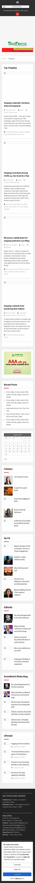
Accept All (17, 874)
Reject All (17, 869)
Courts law (15, 269)
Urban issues (13, 112)
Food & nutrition (14, 182)
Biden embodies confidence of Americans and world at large (22, 628)
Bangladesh (7, 247)
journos (27, 269)
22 (25, 449)
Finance (23, 315)
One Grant (20, 207)
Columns (6, 112)
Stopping (27, 132)
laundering (15, 335)
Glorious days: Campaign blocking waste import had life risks (20, 722)
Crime (18, 315)
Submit (6, 274)
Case (9, 269)
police (17, 271)
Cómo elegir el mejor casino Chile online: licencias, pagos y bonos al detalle (17, 394)
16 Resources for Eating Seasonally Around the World (22, 523)
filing (20, 269)
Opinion (16, 132)
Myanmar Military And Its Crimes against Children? (22, 592)
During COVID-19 (17, 204)
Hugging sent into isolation (20, 744)
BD (7, 269)
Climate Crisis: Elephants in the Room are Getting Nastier (21, 581)
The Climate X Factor (21, 477)
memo (6, 271)
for (23, 269)
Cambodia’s (9, 132)
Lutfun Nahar (22, 313)
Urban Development (10, 134)
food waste (12, 207)
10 (6, 446)
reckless (21, 132)
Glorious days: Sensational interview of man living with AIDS (20, 704)
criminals (8, 335)
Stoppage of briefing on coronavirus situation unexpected (22, 661)
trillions (6, 337)
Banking (8, 315)
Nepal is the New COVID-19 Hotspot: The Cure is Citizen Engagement (22, 548)
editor (21, 110)
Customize (17, 865)
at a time (8, 204)
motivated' (11, 271)
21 (21, 449)
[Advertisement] (17, 30)
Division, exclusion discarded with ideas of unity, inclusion (22, 639)
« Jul (5, 459)
